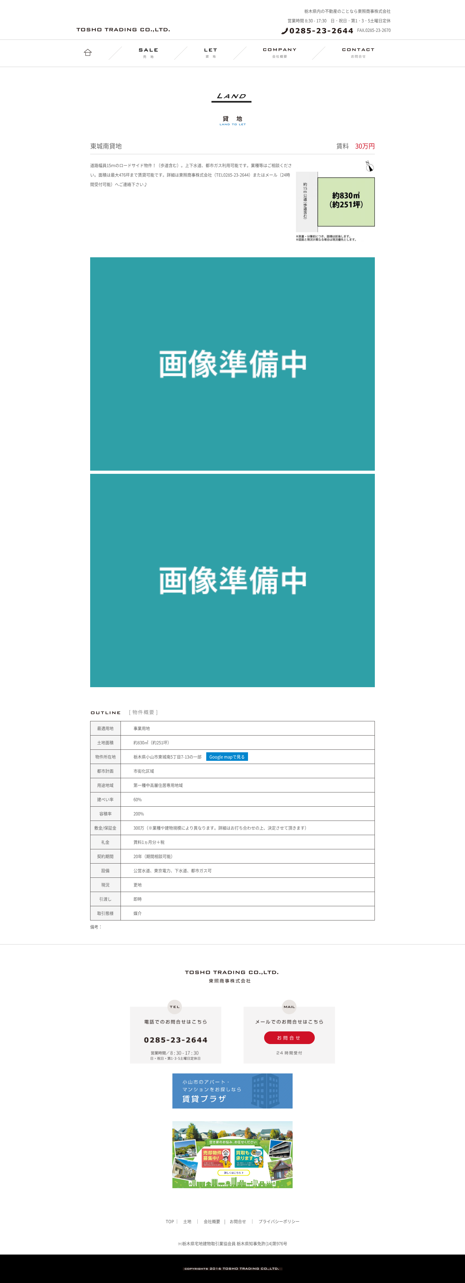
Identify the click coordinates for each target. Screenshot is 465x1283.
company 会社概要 (279, 53)
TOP (170, 1221)
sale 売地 (148, 53)
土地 (187, 1221)
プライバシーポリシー (279, 1221)
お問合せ (238, 1221)
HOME (88, 53)
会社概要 (212, 1221)
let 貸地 (211, 53)
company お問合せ (358, 53)
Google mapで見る (227, 757)
